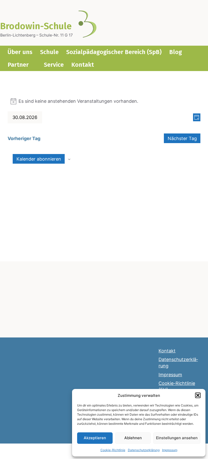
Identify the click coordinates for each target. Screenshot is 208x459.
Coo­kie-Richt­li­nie (112, 450)
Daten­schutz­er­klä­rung (144, 450)
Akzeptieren (95, 437)
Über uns (20, 52)
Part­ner (18, 64)
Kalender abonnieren (38, 159)
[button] (197, 395)
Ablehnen (133, 437)
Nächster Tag (182, 138)
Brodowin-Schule (36, 26)
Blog (175, 52)
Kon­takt (82, 64)
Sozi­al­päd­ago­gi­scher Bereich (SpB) (114, 52)
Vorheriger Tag (24, 138)
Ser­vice (54, 64)
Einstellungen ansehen (177, 437)
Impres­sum (169, 450)
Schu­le (49, 52)
